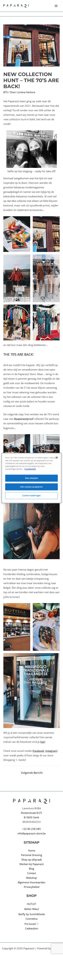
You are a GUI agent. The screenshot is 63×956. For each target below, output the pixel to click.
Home (31, 850)
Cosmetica (31, 918)
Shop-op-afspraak (31, 859)
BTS (5, 92)
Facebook (38, 750)
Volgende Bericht (32, 773)
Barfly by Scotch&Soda (31, 914)
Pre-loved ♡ (31, 924)
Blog (31, 868)
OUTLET (31, 904)
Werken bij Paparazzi (31, 864)
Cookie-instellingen (31, 495)
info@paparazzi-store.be (31, 833)
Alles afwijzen (31, 478)
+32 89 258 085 (31, 829)
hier (42, 741)
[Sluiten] (56, 457)
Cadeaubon (31, 928)
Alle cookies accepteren (31, 486)
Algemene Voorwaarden (31, 882)
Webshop (31, 877)
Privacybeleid (31, 886)
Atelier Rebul (31, 909)
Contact (31, 873)
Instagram (51, 750)
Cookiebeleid (30, 469)
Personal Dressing (31, 855)
